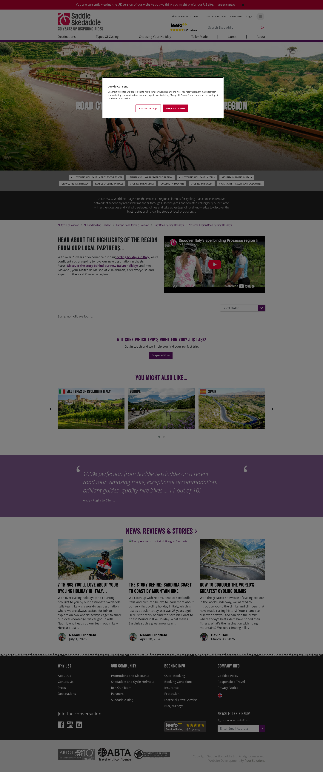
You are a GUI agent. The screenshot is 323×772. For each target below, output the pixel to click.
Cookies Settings (148, 108)
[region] (163, 97)
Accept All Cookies (175, 108)
